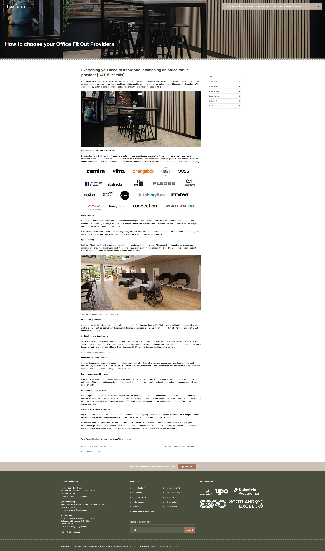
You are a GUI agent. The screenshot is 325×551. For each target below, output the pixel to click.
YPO (127, 401)
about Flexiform (138, 488)
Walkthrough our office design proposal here (99, 314)
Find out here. (125, 439)
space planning (123, 245)
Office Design (225, 81)
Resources (277, 6)
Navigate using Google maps (75, 496)
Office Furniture (225, 91)
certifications (92, 344)
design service (138, 502)
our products (137, 492)
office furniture (146, 220)
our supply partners (174, 488)
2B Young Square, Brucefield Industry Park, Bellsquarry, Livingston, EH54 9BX (79, 519)
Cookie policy (171, 506)
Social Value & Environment (143, 511)
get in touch (187, 466)
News (225, 76)
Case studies (247, 6)
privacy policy (171, 502)
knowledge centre (173, 492)
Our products (263, 6)
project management (109, 379)
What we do (232, 6)
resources (170, 497)
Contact (298, 6)
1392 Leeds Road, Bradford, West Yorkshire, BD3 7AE (83, 504)
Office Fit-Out (225, 86)
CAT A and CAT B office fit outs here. (182, 161)
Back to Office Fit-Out (90, 451)
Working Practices (225, 106)
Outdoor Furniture (225, 96)
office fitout (137, 506)
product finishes (139, 497)
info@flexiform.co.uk (71, 532)
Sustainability (225, 101)
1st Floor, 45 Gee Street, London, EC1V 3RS (79, 490)
